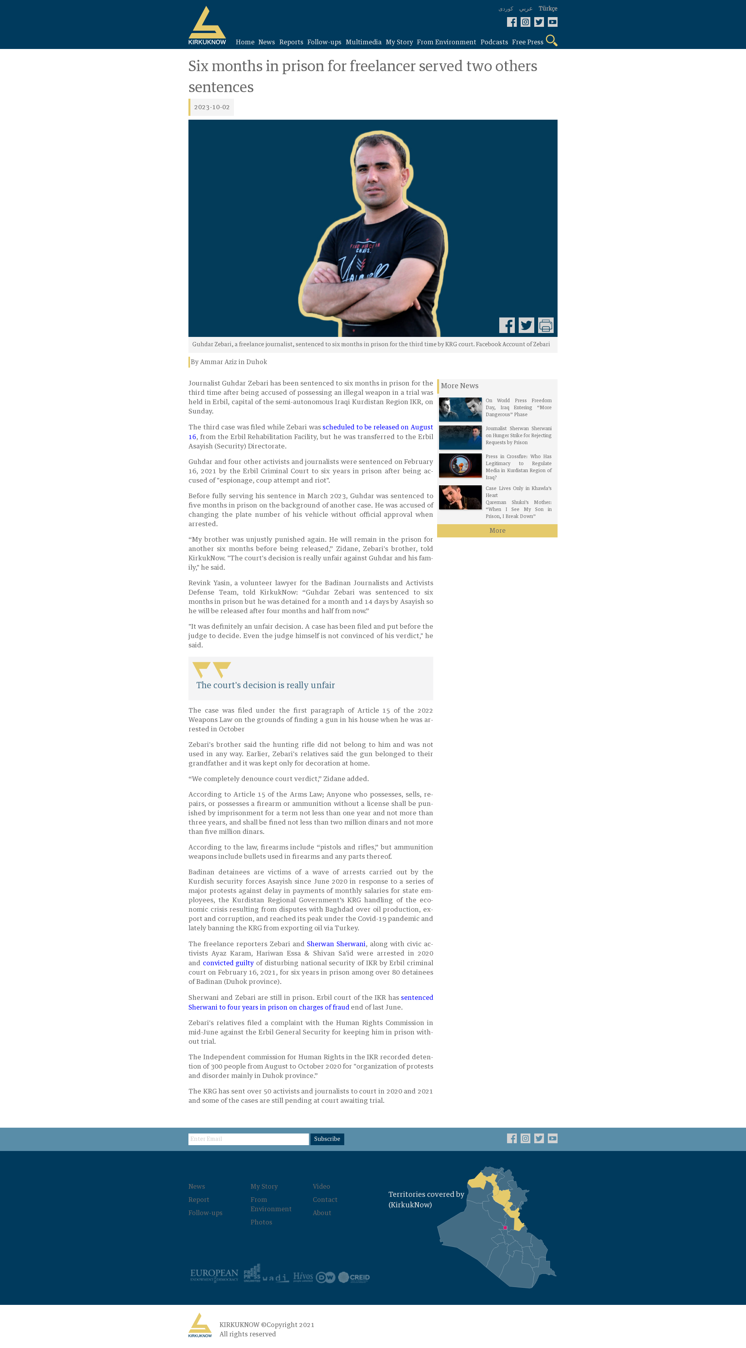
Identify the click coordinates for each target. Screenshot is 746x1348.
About (322, 1213)
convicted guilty (228, 963)
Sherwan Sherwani (336, 944)
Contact (325, 1200)
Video (321, 1187)
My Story (264, 1187)
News (196, 1187)
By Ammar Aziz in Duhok (229, 362)
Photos (261, 1222)
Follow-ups (205, 1213)
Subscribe (327, 1139)
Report (198, 1200)
